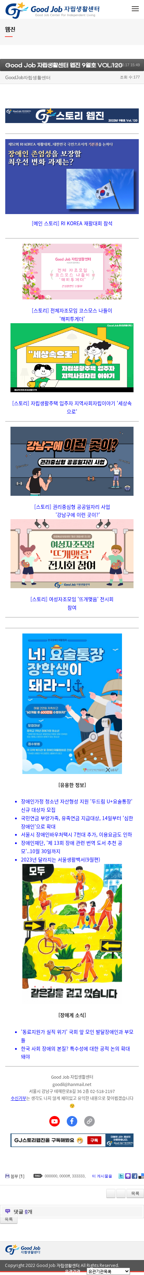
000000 (51, 1176)
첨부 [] (17, 1176)
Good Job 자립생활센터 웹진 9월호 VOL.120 (63, 65)
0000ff (64, 1176)
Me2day (128, 1176)
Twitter (121, 1176)
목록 (135, 1193)
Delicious (141, 1176)
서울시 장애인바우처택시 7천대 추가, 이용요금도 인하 (76, 834)
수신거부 (18, 1098)
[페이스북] (72, 1121)
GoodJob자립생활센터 (28, 77)
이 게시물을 (102, 1176)
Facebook (134, 1176)
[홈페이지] (89, 1121)
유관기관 (72, 1271)
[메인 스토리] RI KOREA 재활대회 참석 (72, 223)
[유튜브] (54, 1121)
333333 (78, 1176)
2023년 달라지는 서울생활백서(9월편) (60, 859)
